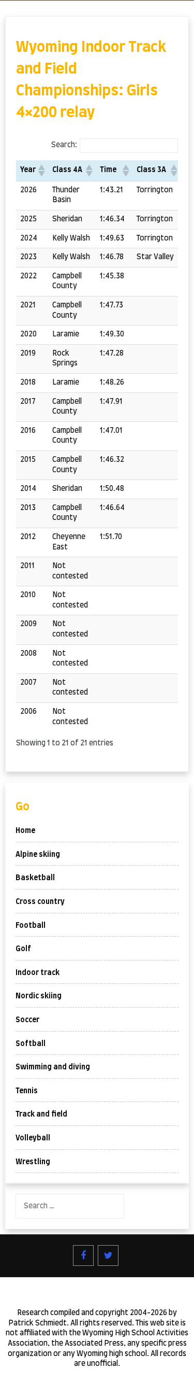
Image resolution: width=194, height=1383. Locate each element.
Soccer (27, 1020)
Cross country (40, 902)
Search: (64, 145)
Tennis (27, 1091)
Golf (23, 949)
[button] (41, 170)
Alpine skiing (38, 854)
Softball (31, 1044)
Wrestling (33, 1162)
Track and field (41, 1114)
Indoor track (37, 973)
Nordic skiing (39, 996)
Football (31, 925)
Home (25, 831)
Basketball (35, 878)
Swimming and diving (53, 1067)
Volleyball (33, 1138)
